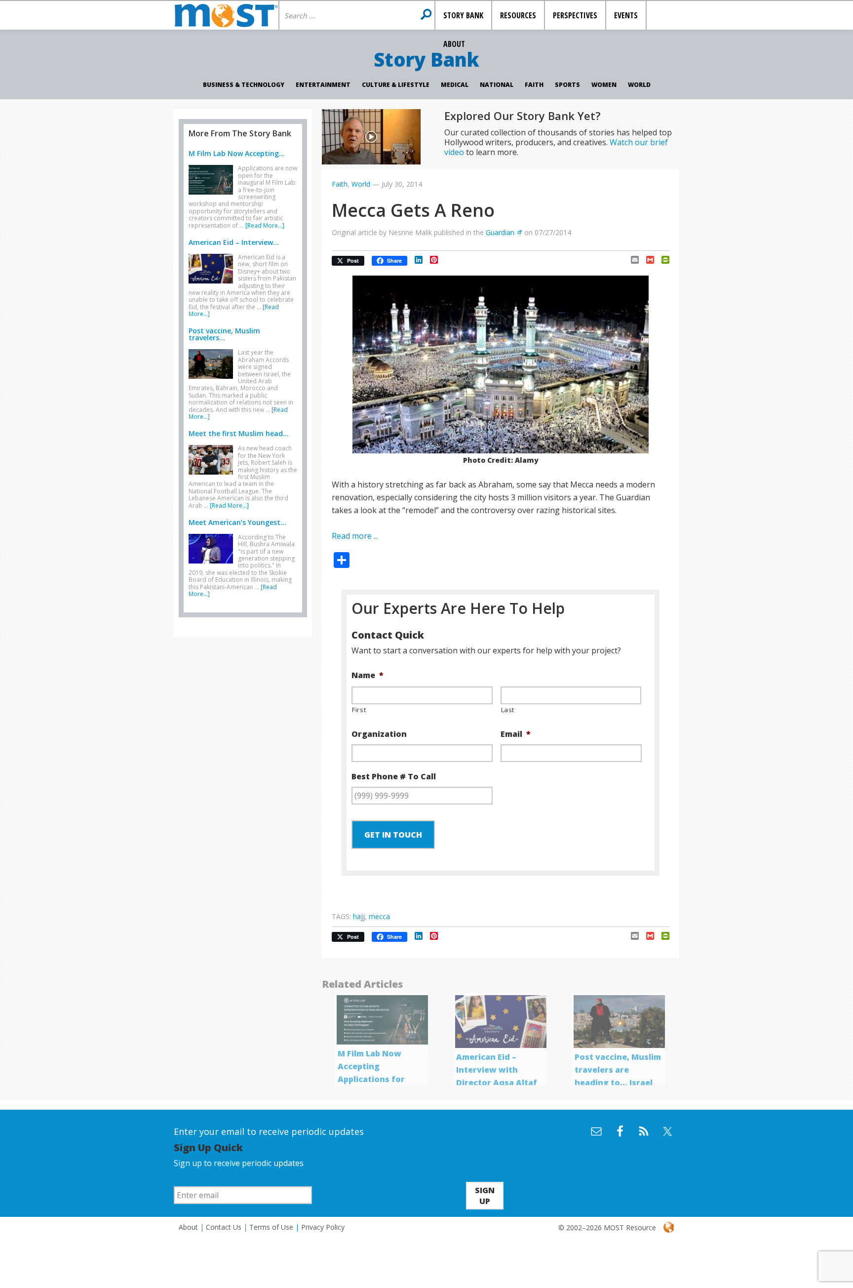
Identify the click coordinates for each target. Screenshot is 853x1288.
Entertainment (323, 84)
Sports (567, 84)
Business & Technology (243, 84)
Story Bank (426, 59)
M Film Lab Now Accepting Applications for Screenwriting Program (371, 1079)
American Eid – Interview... (234, 242)
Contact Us (223, 1227)
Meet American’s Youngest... (237, 522)
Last (508, 709)
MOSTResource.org (226, 15)
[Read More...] (264, 225)
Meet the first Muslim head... (239, 433)
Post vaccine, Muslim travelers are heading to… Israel (618, 1069)
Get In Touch (393, 834)
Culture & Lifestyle (395, 84)
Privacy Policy (323, 1227)
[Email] (631, 260)
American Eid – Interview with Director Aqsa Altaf (496, 1069)
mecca (379, 916)
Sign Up (485, 1196)
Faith (534, 84)
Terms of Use (271, 1227)
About (188, 1227)
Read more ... (355, 535)
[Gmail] (646, 260)
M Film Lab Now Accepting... (237, 153)
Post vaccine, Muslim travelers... (224, 334)
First (359, 709)
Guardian (500, 232)
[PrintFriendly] (661, 260)
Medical (454, 84)
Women (604, 84)
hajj (359, 916)
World (639, 84)
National (496, 84)
